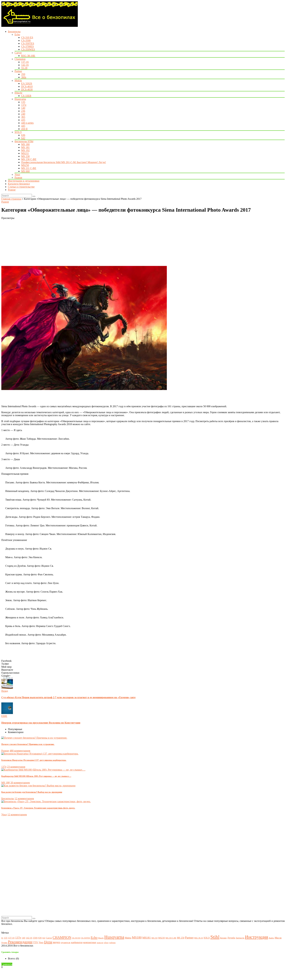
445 (23, 125)
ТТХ (35, 942)
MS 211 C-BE (28, 168)
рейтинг (112, 943)
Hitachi (18, 92)
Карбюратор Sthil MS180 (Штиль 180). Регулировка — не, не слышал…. (36, 776)
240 (23, 114)
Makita (18, 80)
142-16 (25, 65)
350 (23, 74)
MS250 (25, 165)
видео (56, 942)
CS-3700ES (27, 46)
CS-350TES (27, 43)
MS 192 (25, 150)
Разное (18, 177)
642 (23, 138)
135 (23, 102)
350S (35, 938)
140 (23, 108)
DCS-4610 (27, 86)
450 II (24, 128)
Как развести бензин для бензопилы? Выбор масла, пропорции (31, 792)
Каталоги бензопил (19, 183)
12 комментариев (24, 798)
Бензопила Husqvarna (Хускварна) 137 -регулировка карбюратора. (33, 760)
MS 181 (25, 147)
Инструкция (256, 937)
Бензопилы (14, 31)
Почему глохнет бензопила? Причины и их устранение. (27, 744)
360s (23, 77)
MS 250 (180, 937)
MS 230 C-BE (28, 159)
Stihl (214, 937)
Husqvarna (20, 99)
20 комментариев (20, 782)
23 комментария (16, 766)
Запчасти (240, 938)
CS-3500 (26, 40)
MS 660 (25, 171)
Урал (17, 174)
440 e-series (27, 122)
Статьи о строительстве (21, 186)
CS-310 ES (27, 37)
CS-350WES (28, 49)
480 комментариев (20, 750)
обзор (106, 943)
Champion (20, 59)
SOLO (18, 132)
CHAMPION (62, 937)
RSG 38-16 (198, 938)
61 (2, 938)
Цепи (48, 942)
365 (23, 116)
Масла (278, 937)
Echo (17, 34)
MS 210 (154, 938)
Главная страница (11, 198)
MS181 (146, 937)
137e (23, 105)
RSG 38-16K (28, 55)
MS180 (137, 937)
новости (100, 943)
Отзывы (4, 943)
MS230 (161, 938)
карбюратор (77, 942)
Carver (18, 52)
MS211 (25, 153)
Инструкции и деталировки (23, 180)
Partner (18, 71)
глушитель (65, 942)
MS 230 (25, 156)
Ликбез (271, 938)
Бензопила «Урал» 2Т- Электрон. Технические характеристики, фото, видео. (38, 808)
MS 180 (25, 144)
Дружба (231, 937)
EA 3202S (26, 83)
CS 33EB (26, 95)
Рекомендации (20, 942)
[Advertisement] (100, 243)
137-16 (25, 62)
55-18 (24, 68)
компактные (89, 942)
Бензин (223, 938)
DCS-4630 (27, 89)
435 (23, 119)
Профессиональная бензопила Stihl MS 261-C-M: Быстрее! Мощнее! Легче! (63, 162)
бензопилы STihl (24, 141)
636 (23, 135)
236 (23, 111)
